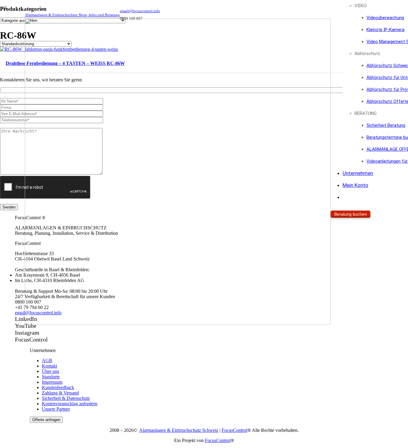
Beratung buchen (350, 214)
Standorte (51, 376)
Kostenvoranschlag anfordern (69, 403)
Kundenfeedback (58, 387)
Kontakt (49, 365)
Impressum (52, 382)
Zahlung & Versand (60, 392)
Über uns (50, 371)
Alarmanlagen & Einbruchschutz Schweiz (178, 430)
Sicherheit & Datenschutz (66, 398)
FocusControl (234, 430)
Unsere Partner (56, 409)
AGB (47, 360)
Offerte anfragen (46, 419)
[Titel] (178, 323)
